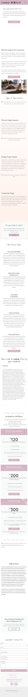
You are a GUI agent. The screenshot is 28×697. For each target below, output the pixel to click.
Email (2, 647)
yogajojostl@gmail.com (13, 673)
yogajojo (5, 2)
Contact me (14, 494)
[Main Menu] (25, 2)
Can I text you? (4, 656)
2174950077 (14, 675)
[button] (1, 384)
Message (3, 661)
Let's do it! (14, 235)
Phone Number (4, 652)
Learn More (14, 629)
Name (2, 643)
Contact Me (14, 460)
